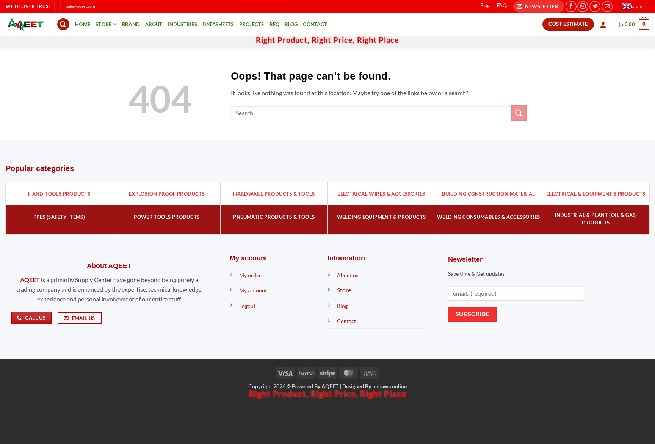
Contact (315, 24)
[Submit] (519, 112)
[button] (538, 6)
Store (103, 24)
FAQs (503, 5)
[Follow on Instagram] (582, 6)
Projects (251, 24)
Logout (247, 306)
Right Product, (284, 39)
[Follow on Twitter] (594, 6)
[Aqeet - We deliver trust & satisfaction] (25, 24)
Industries (182, 24)
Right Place (378, 39)
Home (82, 24)
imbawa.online (389, 386)
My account (253, 290)
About (153, 24)
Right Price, (334, 39)
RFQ (275, 24)
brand (131, 24)
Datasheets (218, 24)
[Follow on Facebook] (571, 6)
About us (347, 275)
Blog (485, 5)
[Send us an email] (607, 6)
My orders (251, 275)
